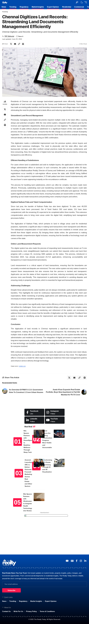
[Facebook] (34, 412)
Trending (5, 11)
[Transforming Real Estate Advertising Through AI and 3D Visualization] (59, 463)
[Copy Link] (19, 44)
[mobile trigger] (85, 2)
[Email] (15, 44)
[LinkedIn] (34, 420)
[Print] (23, 44)
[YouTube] (67, 561)
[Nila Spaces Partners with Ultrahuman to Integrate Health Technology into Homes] (39, 497)
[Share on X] (11, 44)
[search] (77, 2)
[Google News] (72, 561)
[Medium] (55, 420)
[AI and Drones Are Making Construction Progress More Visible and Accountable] (59, 434)
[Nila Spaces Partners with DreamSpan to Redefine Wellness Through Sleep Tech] (39, 434)
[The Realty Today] (4, 2)
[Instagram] (55, 412)
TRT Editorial (9, 36)
